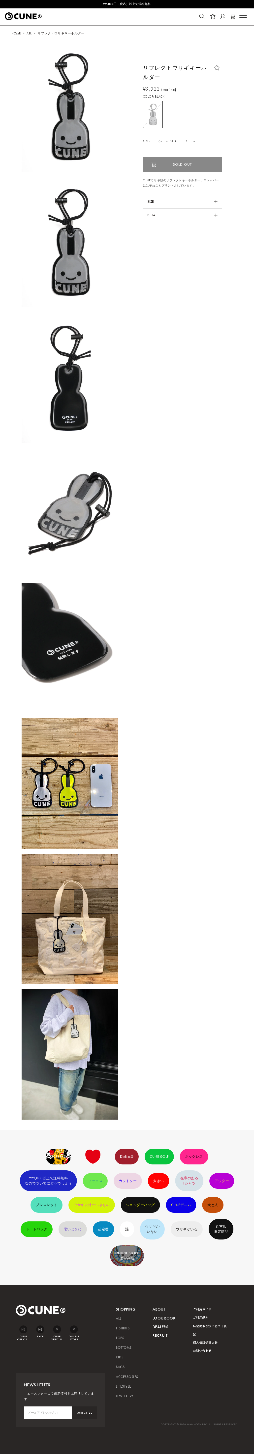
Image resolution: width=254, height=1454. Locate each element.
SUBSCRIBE (84, 1412)
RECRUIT (160, 1335)
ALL (29, 33)
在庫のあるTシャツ (189, 1180)
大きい (158, 1181)
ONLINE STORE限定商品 (127, 1256)
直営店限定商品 (221, 1229)
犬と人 (212, 1205)
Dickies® (126, 1157)
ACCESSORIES (127, 1377)
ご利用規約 (200, 1317)
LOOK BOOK (164, 1318)
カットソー (128, 1181)
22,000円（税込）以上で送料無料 (127, 4)
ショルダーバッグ (140, 1205)
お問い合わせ (202, 1350)
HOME (16, 33)
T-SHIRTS (122, 1328)
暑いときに (73, 1229)
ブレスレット (46, 1205)
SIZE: (146, 141)
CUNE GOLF (159, 1157)
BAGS (120, 1367)
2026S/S (58, 1157)
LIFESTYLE (123, 1386)
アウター (222, 1181)
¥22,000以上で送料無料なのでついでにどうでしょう (48, 1180)
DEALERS (160, 1326)
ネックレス (194, 1157)
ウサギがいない (152, 1229)
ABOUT (159, 1309)
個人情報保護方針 (205, 1342)
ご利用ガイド (202, 1309)
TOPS (120, 1338)
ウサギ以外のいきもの (92, 1205)
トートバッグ (36, 1229)
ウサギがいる (186, 1229)
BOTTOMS (123, 1348)
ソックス (95, 1181)
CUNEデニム (181, 1205)
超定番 (103, 1229)
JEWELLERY (124, 1396)
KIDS (119, 1357)
